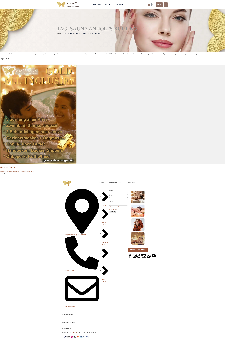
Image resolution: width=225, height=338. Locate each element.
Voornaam (112, 190)
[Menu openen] (166, 4)
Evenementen (14, 171)
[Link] (139, 256)
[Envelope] (144, 256)
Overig (26, 171)
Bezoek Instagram (137, 250)
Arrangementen (5, 171)
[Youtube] (154, 256)
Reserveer (97, 4)
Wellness (32, 171)
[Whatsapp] (149, 256)
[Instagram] (135, 256)
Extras (22, 171)
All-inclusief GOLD (7, 167)
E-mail (111, 201)
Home (59, 33)
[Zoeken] (152, 4)
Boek (159, 4)
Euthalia (108, 4)
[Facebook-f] (130, 256)
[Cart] (149, 4)
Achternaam (112, 196)
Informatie (119, 4)
